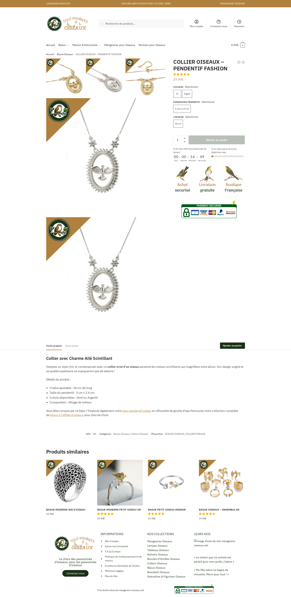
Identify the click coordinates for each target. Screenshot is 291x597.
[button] (181, 74)
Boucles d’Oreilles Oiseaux (163, 559)
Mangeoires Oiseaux (159, 541)
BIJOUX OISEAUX (174, 433)
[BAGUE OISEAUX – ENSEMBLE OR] (222, 483)
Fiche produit (54, 345)
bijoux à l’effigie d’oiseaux (67, 415)
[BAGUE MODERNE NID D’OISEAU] (69, 483)
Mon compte (196, 26)
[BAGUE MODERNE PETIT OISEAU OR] (120, 483)
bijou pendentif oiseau (136, 411)
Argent (187, 93)
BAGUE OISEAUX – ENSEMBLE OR (219, 509)
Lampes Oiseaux (157, 545)
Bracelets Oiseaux (158, 572)
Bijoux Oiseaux (65, 54)
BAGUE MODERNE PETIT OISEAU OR (119, 509)
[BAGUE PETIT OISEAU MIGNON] (171, 483)
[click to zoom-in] (105, 157)
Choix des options (69, 525)
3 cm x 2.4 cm (182, 108)
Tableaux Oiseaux (158, 550)
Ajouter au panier (216, 140)
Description (72, 345)
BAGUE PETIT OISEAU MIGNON (167, 509)
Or (177, 93)
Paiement (239, 26)
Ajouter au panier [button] (119, 525)
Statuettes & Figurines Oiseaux (166, 576)
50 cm (178, 123)
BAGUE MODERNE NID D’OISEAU (65, 509)
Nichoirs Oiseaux (157, 554)
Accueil (50, 54)
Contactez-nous (218, 26)
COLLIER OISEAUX (195, 433)
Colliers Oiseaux (139, 433)
